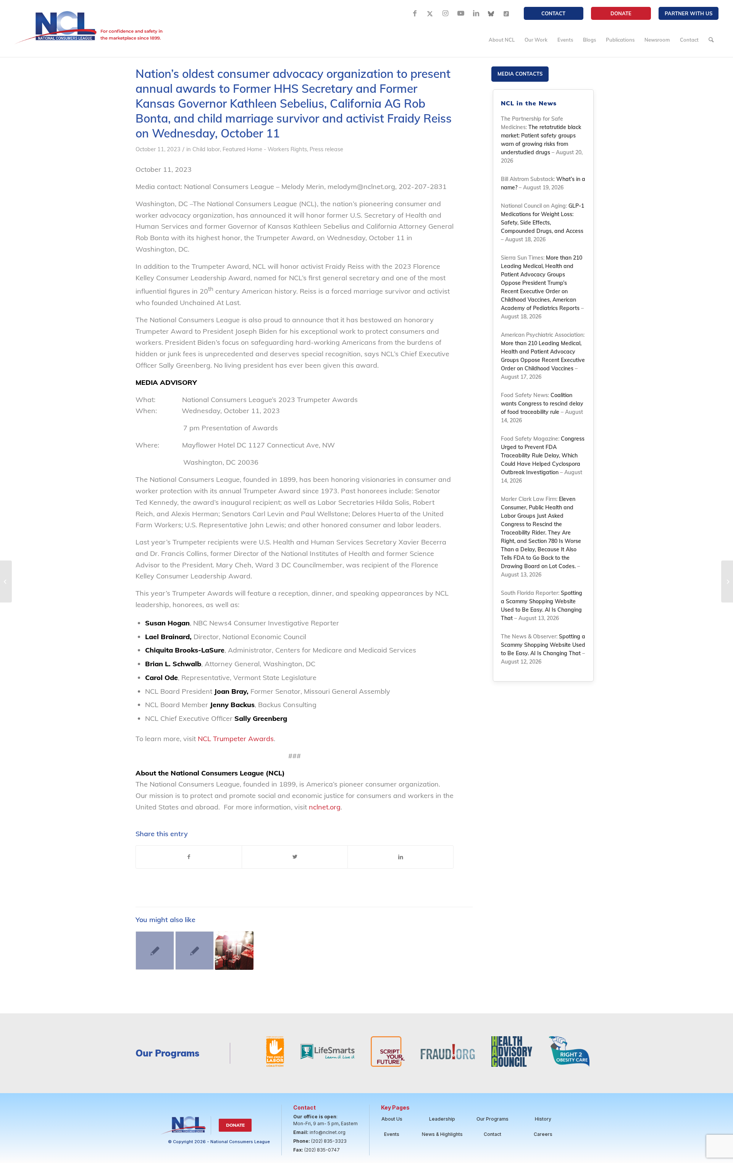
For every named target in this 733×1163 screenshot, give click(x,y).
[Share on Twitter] (294, 857)
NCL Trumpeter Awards (236, 738)
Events (391, 1134)
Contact (553, 13)
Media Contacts (519, 74)
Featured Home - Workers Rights (265, 149)
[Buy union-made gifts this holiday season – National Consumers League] (234, 950)
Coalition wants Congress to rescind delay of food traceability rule (542, 403)
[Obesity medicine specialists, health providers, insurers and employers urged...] (727, 581)
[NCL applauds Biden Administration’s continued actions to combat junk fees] (6, 581)
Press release (326, 149)
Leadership (442, 1119)
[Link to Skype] (491, 13)
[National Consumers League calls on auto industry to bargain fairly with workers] (194, 950)
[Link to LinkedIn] (476, 13)
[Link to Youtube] (461, 13)
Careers (543, 1134)
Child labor (206, 149)
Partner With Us (688, 13)
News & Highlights (442, 1134)
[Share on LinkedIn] (400, 857)
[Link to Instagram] (445, 13)
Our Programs (492, 1119)
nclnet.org (325, 807)
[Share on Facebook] (189, 857)
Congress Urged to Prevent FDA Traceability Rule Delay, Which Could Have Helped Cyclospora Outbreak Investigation (542, 455)
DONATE (620, 13)
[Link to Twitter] (430, 13)
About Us (391, 1119)
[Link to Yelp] (506, 13)
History (543, 1119)
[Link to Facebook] (415, 13)
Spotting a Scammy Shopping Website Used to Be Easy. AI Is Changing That (543, 645)
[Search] (711, 40)
